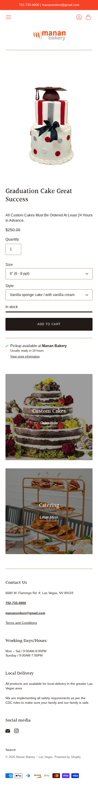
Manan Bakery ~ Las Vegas (34, 757)
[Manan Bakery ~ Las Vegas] (49, 35)
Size (9, 265)
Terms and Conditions (21, 623)
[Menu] (8, 17)
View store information (25, 356)
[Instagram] (16, 732)
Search (10, 750)
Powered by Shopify (67, 757)
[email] (7, 732)
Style (9, 286)
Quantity (12, 239)
